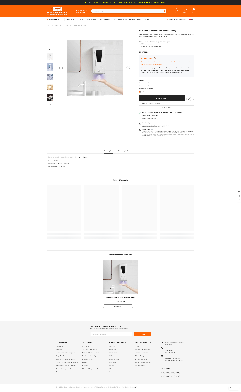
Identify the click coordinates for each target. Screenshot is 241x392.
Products (55, 25)
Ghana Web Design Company (126, 387)
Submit (142, 334)
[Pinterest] (173, 372)
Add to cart (161, 98)
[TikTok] (178, 372)
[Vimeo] (178, 376)
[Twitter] (173, 376)
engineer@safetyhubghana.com (174, 360)
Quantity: (142, 80)
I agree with (144, 103)
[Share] (192, 99)
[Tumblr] (163, 376)
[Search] (128, 11)
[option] (94, 68)
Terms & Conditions (154, 103)
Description (108, 151)
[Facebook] (163, 372)
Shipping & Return (125, 151)
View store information (149, 118)
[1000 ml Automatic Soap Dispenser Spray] (120, 277)
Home (48, 25)
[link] (188, 99)
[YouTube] (168, 376)
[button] (61, 67)
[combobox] (126, 11)
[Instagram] (168, 372)
